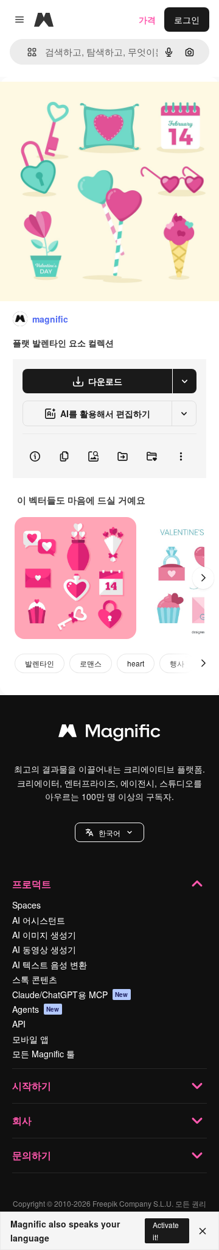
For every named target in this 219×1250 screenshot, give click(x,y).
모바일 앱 (30, 1039)
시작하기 (31, 1086)
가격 (147, 19)
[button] (109, 832)
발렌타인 (39, 663)
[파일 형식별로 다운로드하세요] (184, 381)
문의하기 (31, 1155)
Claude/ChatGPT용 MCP (70, 994)
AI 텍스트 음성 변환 (49, 965)
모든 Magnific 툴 (43, 1054)
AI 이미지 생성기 (44, 935)
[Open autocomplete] (27, 52)
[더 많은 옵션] (181, 456)
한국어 (109, 832)
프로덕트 (31, 884)
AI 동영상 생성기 (44, 949)
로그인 (187, 19)
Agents (36, 1009)
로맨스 (91, 663)
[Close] (202, 1231)
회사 (22, 1120)
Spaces (26, 905)
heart (135, 663)
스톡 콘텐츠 (34, 979)
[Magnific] (109, 733)
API (19, 1024)
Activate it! (166, 1230)
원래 (70, 104)
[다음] (203, 578)
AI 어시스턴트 (38, 920)
